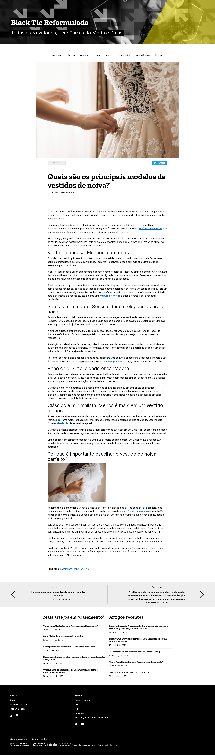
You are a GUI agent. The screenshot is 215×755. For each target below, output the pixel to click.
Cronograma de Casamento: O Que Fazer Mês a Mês (69, 646)
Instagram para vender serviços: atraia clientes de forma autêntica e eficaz (138, 640)
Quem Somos (143, 55)
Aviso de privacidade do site (19, 739)
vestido (85, 568)
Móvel (78, 708)
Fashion (109, 55)
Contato (159, 55)
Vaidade (84, 55)
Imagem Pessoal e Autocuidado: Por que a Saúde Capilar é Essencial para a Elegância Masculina (138, 627)
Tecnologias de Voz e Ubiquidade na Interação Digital (136, 651)
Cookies (35, 739)
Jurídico (44, 739)
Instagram (17, 715)
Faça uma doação (18, 708)
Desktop (79, 704)
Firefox (78, 695)
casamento (66, 568)
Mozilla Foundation (64, 743)
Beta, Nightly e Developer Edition (91, 717)
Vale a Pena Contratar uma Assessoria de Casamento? (70, 625)
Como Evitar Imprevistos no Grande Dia (63, 636)
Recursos (79, 713)
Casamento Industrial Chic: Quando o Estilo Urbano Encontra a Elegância (74, 658)
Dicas (97, 55)
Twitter (161, 163)
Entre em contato (18, 704)
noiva (76, 568)
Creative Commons (110, 745)
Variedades (124, 55)
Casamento (57, 55)
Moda (71, 55)
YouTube (82, 724)
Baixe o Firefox (82, 700)
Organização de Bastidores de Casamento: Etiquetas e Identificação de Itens (70, 671)
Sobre (13, 700)
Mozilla (13, 695)
